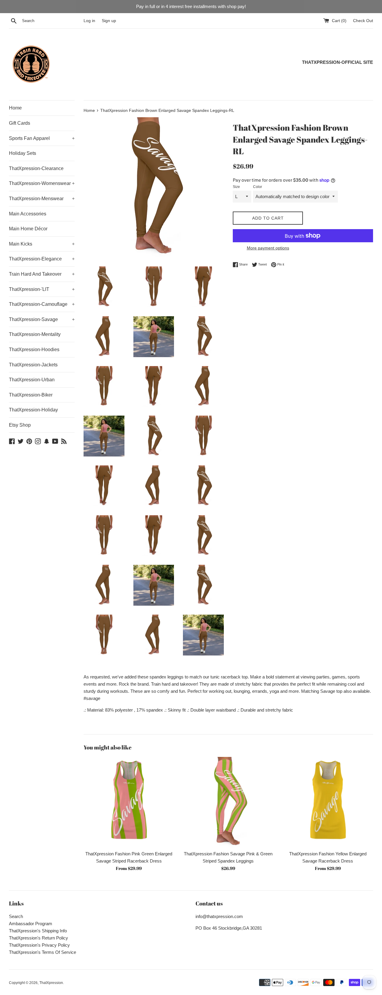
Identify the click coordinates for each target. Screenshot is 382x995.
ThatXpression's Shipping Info (38, 930)
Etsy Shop (20, 425)
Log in (89, 20)
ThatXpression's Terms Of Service (42, 952)
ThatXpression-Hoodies (34, 349)
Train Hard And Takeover (42, 274)
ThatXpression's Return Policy (38, 937)
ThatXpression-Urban (32, 379)
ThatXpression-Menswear (42, 198)
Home (15, 107)
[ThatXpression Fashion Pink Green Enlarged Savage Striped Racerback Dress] (129, 802)
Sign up (109, 20)
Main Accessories (27, 213)
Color (257, 187)
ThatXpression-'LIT (42, 289)
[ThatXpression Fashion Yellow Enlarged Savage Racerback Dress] (328, 802)
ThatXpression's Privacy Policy (39, 945)
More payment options (268, 248)
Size (236, 187)
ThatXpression (51, 983)
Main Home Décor (28, 228)
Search (16, 916)
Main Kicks (42, 243)
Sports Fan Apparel (42, 138)
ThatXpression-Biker (31, 394)
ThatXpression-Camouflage (42, 304)
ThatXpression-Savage (42, 319)
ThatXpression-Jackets (33, 364)
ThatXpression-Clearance (36, 168)
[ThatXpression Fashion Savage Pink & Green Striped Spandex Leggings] (228, 802)
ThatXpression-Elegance (42, 258)
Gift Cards (19, 123)
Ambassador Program (30, 923)
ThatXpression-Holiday (33, 409)
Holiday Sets (22, 153)
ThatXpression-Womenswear (42, 183)
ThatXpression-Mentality (35, 334)
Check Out (363, 20)
